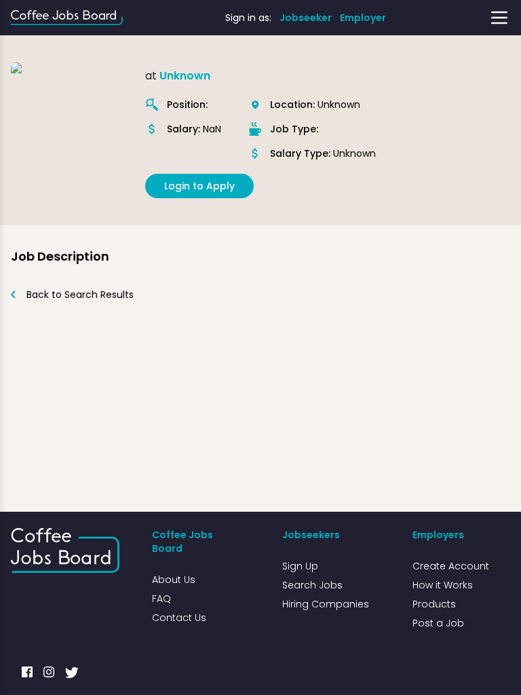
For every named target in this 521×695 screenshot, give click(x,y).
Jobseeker (305, 17)
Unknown (184, 75)
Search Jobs (312, 585)
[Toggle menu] (499, 18)
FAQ (161, 598)
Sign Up (300, 566)
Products (434, 604)
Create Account (450, 566)
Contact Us (179, 617)
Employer (363, 17)
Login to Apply (199, 186)
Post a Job (438, 623)
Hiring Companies (325, 604)
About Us (173, 579)
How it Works (442, 585)
